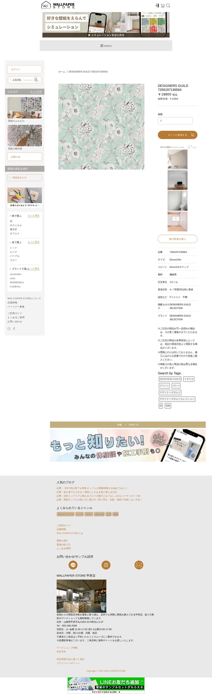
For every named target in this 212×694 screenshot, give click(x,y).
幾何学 (13, 229)
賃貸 (108, 514)
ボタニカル (16, 225)
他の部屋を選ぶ (177, 239)
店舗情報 (12, 302)
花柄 (168, 405)
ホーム (61, 72)
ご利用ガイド (14, 313)
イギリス (188, 379)
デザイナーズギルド (170, 392)
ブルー (13, 260)
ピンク (13, 252)
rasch (12, 278)
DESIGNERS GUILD (170, 379)
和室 (115, 514)
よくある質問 (64, 548)
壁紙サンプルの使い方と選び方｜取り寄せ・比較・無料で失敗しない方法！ (103, 499)
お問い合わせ (14, 321)
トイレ (79, 514)
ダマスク (15, 233)
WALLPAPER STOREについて (24, 298)
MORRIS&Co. (17, 282)
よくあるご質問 (16, 317)
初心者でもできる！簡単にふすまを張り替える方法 (90, 492)
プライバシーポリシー (68, 663)
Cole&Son (15, 286)
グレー (176, 385)
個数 (160, 114)
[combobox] (24, 177)
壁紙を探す (62, 540)
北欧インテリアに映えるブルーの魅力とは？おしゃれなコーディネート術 (102, 496)
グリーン (164, 385)
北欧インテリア (65, 514)
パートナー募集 (16, 306)
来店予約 (61, 651)
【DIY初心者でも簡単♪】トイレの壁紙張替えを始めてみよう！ (96, 488)
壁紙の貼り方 (64, 544)
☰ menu (106, 46)
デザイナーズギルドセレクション (177, 399)
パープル (15, 256)
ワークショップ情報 (67, 648)
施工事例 (99, 514)
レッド (13, 248)
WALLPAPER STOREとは (70, 533)
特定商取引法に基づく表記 (70, 659)
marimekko (15, 274)
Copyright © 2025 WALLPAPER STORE (106, 671)
